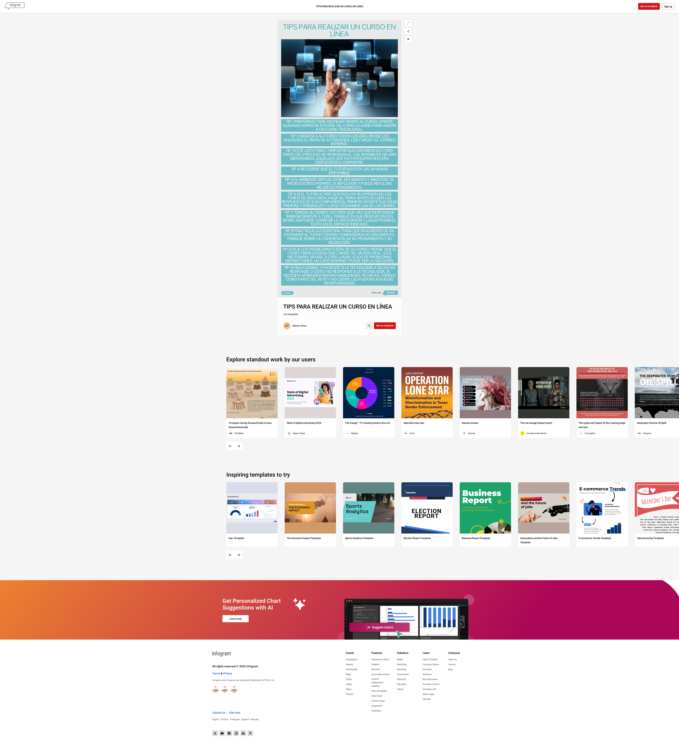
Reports (349, 664)
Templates (376, 710)
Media (400, 659)
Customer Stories (431, 664)
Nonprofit (401, 679)
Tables (349, 684)
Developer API (429, 689)
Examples (427, 669)
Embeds (375, 664)
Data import (376, 696)
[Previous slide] (230, 446)
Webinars (427, 674)
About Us (452, 659)
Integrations (377, 705)
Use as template (649, 6)
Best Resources (430, 679)
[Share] (408, 31)
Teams (400, 689)
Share (288, 293)
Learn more (235, 618)
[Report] (408, 39)
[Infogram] (14, 6)
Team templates (379, 691)
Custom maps (378, 700)
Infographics (352, 659)
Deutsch (224, 719)
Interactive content (380, 659)
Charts (349, 679)
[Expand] (408, 23)
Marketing (402, 664)
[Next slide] (238, 446)
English (215, 719)
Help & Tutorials (430, 659)
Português (235, 719)
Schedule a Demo (431, 684)
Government (403, 674)
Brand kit (375, 669)
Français (254, 719)
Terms (216, 673)
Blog (450, 669)
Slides (349, 689)
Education (401, 684)
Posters (349, 694)
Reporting (401, 669)
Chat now (234, 712)
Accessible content (380, 674)
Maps (348, 674)
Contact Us (218, 712)
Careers (452, 664)
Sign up (668, 6)
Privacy (227, 673)
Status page (428, 694)
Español (245, 719)
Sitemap (427, 699)
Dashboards (351, 669)
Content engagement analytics (377, 682)
